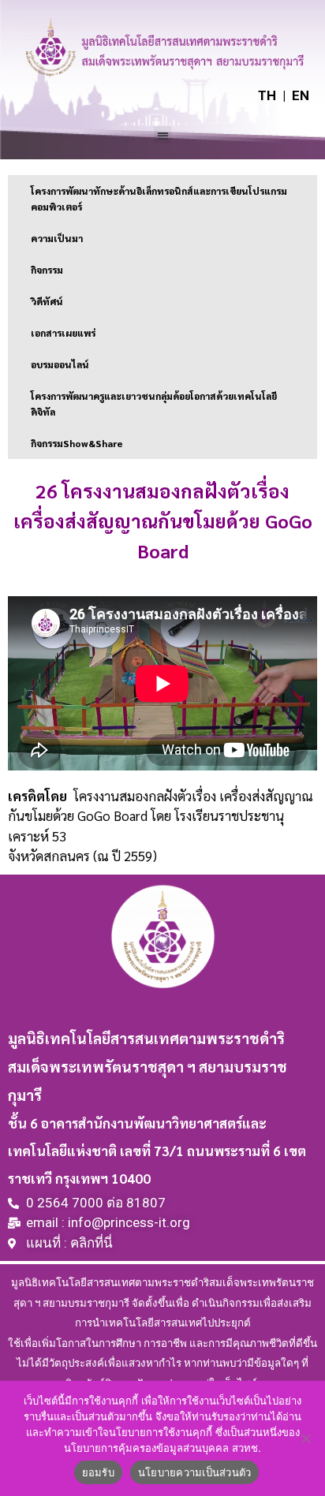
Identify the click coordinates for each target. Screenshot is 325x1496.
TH (267, 95)
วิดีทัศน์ (47, 301)
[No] (305, 1438)
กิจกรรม (47, 269)
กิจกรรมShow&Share (77, 443)
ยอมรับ (98, 1472)
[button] (163, 135)
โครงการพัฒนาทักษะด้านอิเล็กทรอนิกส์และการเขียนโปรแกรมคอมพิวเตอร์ (159, 199)
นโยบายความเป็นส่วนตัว (195, 1472)
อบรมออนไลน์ (60, 364)
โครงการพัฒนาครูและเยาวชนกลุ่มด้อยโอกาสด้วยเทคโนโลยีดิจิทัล (154, 404)
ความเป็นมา (57, 238)
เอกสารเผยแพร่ (63, 332)
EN (300, 95)
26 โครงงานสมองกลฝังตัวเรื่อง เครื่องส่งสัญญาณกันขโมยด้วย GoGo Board (162, 520)
